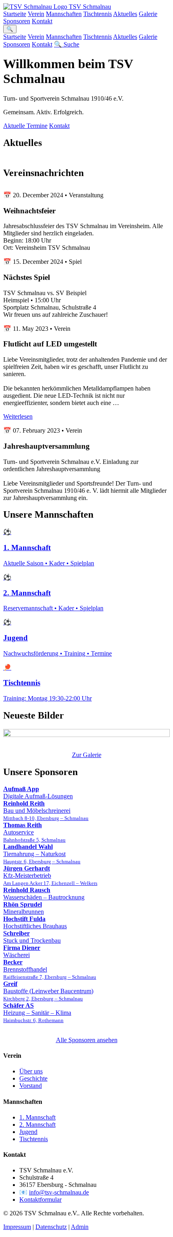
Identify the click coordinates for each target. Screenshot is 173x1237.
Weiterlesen (18, 416)
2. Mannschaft (37, 1124)
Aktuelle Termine (25, 125)
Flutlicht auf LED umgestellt (50, 344)
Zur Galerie (86, 754)
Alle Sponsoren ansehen (86, 1040)
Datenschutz (51, 1226)
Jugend (28, 1131)
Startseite (14, 13)
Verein (36, 13)
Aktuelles (125, 13)
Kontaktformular (40, 1199)
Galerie (148, 13)
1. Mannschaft (37, 1117)
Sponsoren (16, 21)
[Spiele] (86, 734)
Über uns (31, 1071)
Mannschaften (64, 13)
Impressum (17, 1226)
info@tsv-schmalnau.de (59, 1192)
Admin (80, 1226)
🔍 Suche (66, 44)
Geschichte (33, 1078)
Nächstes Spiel (26, 277)
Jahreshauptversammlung (46, 446)
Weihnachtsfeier (29, 211)
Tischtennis (97, 13)
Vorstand (30, 1085)
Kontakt (42, 21)
